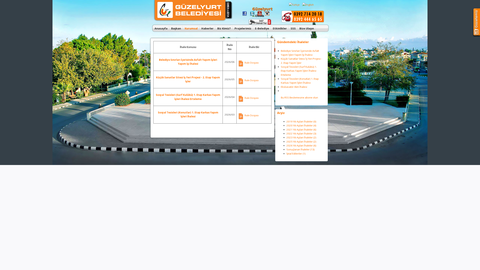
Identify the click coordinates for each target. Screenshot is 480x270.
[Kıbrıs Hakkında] (229, 18)
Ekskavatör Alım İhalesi (294, 86)
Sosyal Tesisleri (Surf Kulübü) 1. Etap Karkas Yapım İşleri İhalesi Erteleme (299, 70)
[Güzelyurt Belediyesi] (190, 20)
